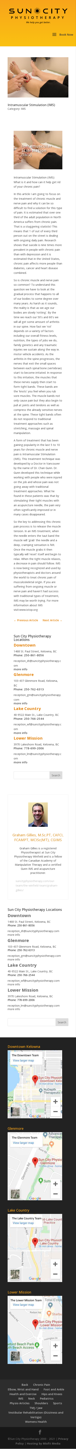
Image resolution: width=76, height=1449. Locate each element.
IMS (23, 109)
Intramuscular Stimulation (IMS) (31, 105)
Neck (31, 1398)
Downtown (25, 645)
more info (20, 669)
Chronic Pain (41, 1385)
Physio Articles (19, 1403)
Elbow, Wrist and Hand (23, 1389)
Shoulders (41, 1403)
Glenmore (24, 674)
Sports (57, 1403)
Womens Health (36, 1422)
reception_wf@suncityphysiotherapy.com (34, 980)
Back (25, 1385)
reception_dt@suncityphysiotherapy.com (33, 931)
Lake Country (27, 708)
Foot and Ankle (54, 1389)
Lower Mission (28, 738)
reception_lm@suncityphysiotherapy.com (34, 1005)
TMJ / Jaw (35, 1408)
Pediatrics (46, 1398)
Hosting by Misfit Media (43, 1443)
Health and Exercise (23, 1394)
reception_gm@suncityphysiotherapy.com (34, 956)
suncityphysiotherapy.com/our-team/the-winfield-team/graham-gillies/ (37, 885)
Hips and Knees (52, 1394)
